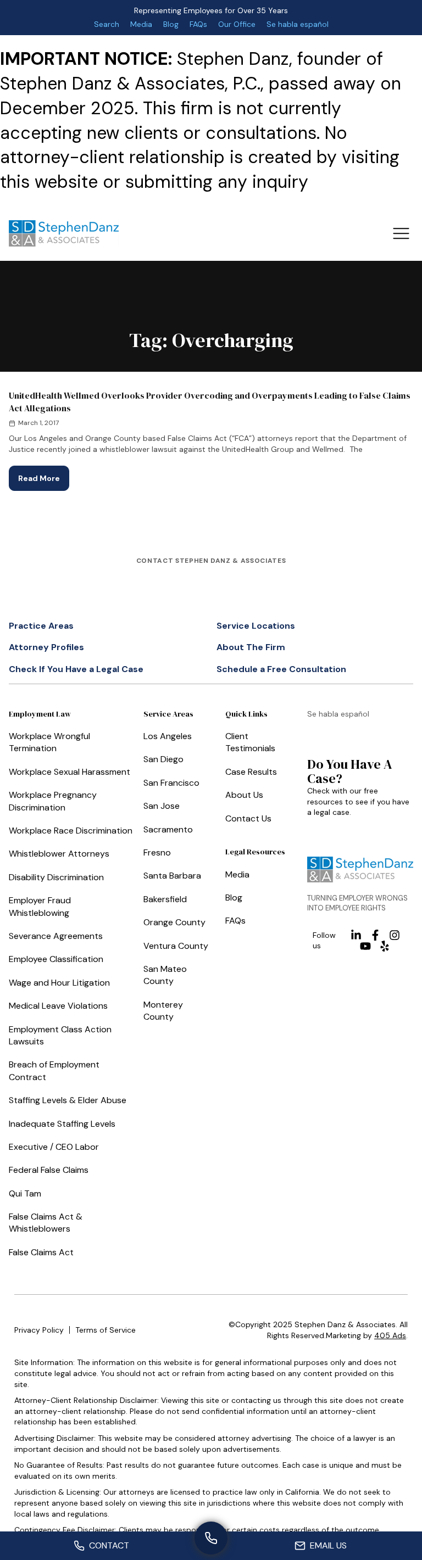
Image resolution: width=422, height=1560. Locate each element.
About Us (244, 795)
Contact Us (248, 818)
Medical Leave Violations (58, 1005)
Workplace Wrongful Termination (49, 742)
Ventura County (175, 946)
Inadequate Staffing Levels (62, 1124)
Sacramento (168, 829)
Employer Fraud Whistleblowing (40, 906)
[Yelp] (384, 946)
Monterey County (163, 1010)
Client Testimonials (250, 742)
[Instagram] (394, 935)
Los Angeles (167, 736)
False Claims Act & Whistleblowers (45, 1222)
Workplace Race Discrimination (70, 830)
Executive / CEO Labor (54, 1147)
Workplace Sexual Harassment (69, 772)
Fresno (157, 852)
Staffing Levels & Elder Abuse (67, 1100)
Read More (43, 474)
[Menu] (400, 233)
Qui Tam (25, 1193)
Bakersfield (165, 899)
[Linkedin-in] (356, 935)
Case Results (251, 772)
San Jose (161, 806)
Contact (109, 1545)
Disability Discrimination (56, 877)
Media (141, 24)
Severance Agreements (56, 936)
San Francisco (171, 783)
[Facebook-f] (375, 935)
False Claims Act (41, 1252)
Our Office (237, 24)
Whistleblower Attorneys (59, 853)
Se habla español (297, 24)
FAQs (198, 24)
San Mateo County (165, 975)
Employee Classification (56, 959)
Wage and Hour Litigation (59, 982)
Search (106, 24)
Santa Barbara (172, 875)
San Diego (163, 759)
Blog (171, 24)
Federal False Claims (48, 1170)
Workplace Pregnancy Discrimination (53, 801)
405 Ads (390, 1335)
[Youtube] (365, 946)
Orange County (174, 922)
